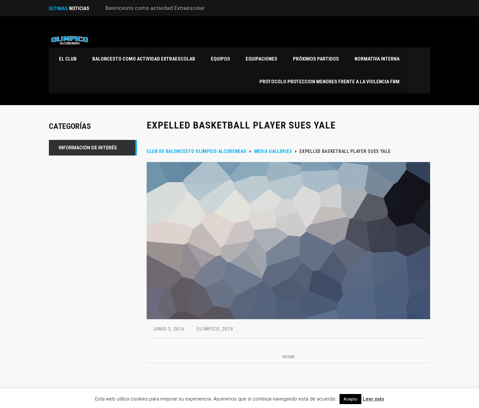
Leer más (373, 399)
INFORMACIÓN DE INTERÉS (88, 147)
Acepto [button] (350, 399)
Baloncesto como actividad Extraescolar (155, 8)
